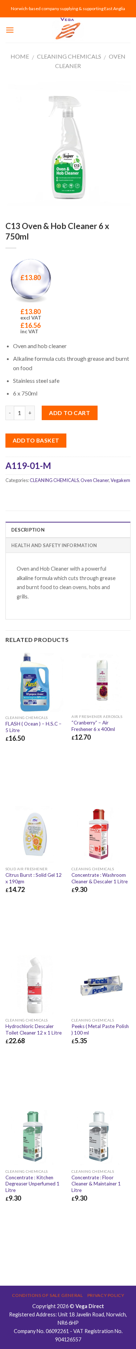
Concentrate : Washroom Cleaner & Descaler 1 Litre (99, 878)
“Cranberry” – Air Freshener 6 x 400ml (93, 726)
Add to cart (69, 412)
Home (20, 56)
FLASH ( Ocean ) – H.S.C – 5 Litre (33, 727)
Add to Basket (36, 440)
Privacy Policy (105, 1295)
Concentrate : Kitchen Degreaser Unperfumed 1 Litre (32, 1184)
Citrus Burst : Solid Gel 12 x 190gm (33, 878)
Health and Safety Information (54, 545)
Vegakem (120, 480)
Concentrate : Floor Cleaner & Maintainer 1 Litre (96, 1184)
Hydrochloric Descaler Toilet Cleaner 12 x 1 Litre (33, 1029)
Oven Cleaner (95, 480)
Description (28, 530)
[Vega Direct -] (68, 30)
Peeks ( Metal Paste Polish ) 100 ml (100, 1029)
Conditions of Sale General (47, 1295)
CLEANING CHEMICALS (69, 56)
